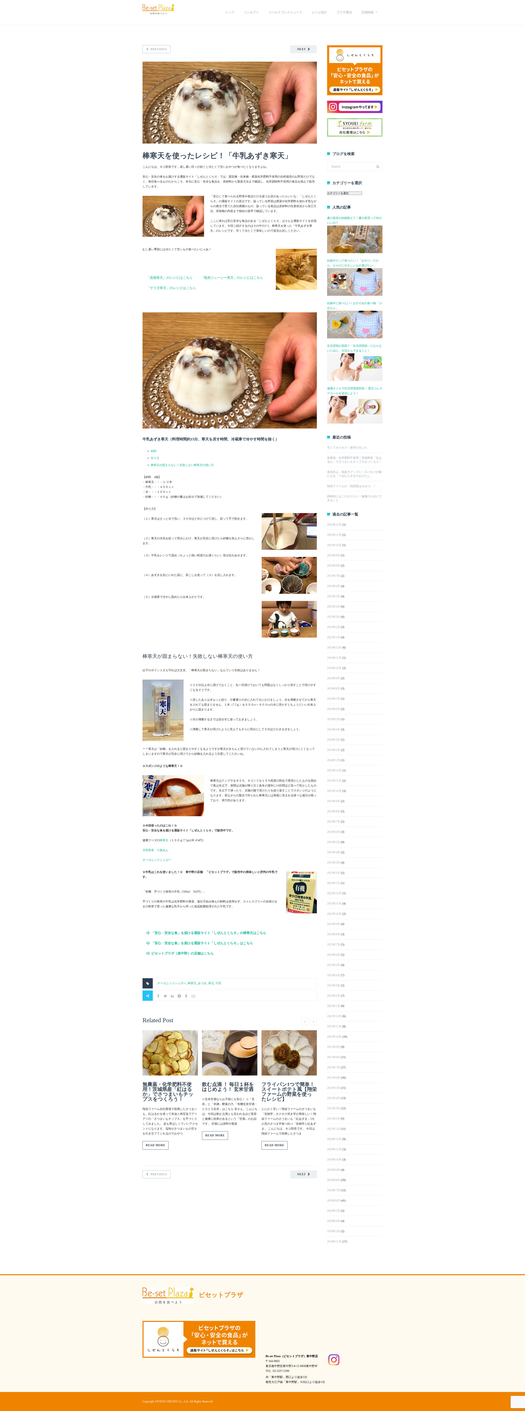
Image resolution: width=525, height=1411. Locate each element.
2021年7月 (333, 1067)
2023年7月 (333, 821)
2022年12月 (334, 893)
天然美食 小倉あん (155, 850)
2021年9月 (333, 1046)
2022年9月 (333, 924)
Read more (155, 1145)
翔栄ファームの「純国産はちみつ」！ (351, 486)
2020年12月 (334, 1139)
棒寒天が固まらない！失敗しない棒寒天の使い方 (182, 465)
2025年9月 (333, 555)
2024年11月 (334, 657)
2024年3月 (333, 739)
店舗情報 (367, 12)
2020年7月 (333, 1190)
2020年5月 (333, 1210)
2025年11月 (334, 534)
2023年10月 (334, 790)
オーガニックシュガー (157, 859)
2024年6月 (333, 709)
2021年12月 (334, 1016)
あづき (202, 983)
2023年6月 (333, 831)
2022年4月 (333, 975)
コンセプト (251, 12)
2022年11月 (334, 903)
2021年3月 (333, 1108)
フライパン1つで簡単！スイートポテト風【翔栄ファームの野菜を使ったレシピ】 (289, 1092)
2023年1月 (333, 883)
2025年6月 (333, 586)
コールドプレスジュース (285, 12)
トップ (229, 12)
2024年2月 (333, 749)
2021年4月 (333, 1098)
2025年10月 (334, 545)
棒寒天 (164, 840)
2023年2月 (333, 872)
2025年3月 (333, 616)
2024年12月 (334, 647)
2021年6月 (333, 1077)
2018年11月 (334, 1241)
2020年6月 (333, 1200)
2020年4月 (333, 1221)
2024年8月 (333, 688)
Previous (159, 49)
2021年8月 (333, 1057)
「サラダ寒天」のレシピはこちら (171, 288)
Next (301, 49)
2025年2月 (333, 627)
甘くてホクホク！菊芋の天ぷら (347, 447)
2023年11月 (334, 780)
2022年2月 (333, 995)
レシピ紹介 (319, 12)
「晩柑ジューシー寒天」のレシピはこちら (232, 277)
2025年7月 (333, 575)
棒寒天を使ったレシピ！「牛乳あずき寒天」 (221, 156)
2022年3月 (333, 985)
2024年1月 (333, 760)
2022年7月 (333, 944)
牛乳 (218, 983)
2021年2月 (333, 1118)
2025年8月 (333, 565)
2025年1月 (333, 637)
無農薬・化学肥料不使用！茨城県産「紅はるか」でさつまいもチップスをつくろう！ (168, 1092)
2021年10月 (334, 1036)
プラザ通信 (344, 12)
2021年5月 (333, 1087)
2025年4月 (333, 606)
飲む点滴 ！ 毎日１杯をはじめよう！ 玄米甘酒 (228, 1087)
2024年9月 (333, 678)
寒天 (211, 983)
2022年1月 (333, 1006)
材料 (153, 451)
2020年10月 (334, 1159)
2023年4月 (333, 852)
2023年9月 (333, 801)
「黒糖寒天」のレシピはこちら (170, 277)
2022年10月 (334, 913)
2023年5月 (333, 842)
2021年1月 (333, 1128)
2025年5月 (333, 596)
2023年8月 (333, 811)
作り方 (155, 458)
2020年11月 (334, 1149)
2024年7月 (333, 698)
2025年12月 (334, 524)
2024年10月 (334, 668)
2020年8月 (333, 1180)
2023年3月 (333, 862)
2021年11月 (334, 1026)
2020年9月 (333, 1169)
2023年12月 (334, 770)
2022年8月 (333, 934)
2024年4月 (333, 729)
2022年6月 (333, 954)
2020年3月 (333, 1231)
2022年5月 (333, 965)
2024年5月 (333, 719)
